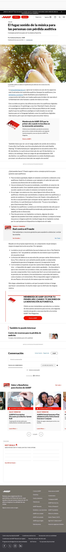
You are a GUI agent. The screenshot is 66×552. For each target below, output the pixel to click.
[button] (61, 12)
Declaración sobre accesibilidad (47, 535)
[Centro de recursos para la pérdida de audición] (53, 335)
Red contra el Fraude (23, 229)
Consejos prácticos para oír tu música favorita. (24, 33)
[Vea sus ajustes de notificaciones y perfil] (57, 365)
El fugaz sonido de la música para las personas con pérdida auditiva (32, 27)
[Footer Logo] (13, 491)
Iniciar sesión (38, 353)
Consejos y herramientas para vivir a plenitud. (20, 338)
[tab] (15, 365)
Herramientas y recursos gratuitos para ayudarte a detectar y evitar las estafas (37, 233)
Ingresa (47, 17)
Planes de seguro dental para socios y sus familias (48, 421)
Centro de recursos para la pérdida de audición (24, 334)
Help (55, 17)
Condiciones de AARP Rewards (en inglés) (13, 538)
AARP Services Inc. (53, 503)
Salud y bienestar (15, 412)
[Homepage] (6, 17)
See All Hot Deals (10, 463)
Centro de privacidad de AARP (10, 535)
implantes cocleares (16, 95)
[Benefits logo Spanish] (8, 229)
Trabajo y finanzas (19, 226)
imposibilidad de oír (18, 90)
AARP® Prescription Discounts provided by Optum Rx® (20, 417)
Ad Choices (33, 541)
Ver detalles (16, 238)
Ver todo (57, 238)
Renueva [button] (25, 17)
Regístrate (38, 17)
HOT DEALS (10, 445)
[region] (33, 365)
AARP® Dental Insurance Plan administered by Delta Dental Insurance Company (48, 417)
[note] (33, 85)
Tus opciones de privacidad (46, 541)
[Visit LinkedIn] (21, 546)
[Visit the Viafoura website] (36, 375)
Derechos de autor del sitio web (37, 538)
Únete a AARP (26, 138)
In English (29, 40)
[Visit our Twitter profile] (10, 546)
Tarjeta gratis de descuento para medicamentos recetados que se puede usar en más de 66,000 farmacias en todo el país (20, 422)
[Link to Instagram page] (15, 546)
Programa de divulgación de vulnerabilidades (14, 541)
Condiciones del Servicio (29, 535)
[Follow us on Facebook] (4, 546)
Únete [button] (16, 17)
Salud (10, 22)
